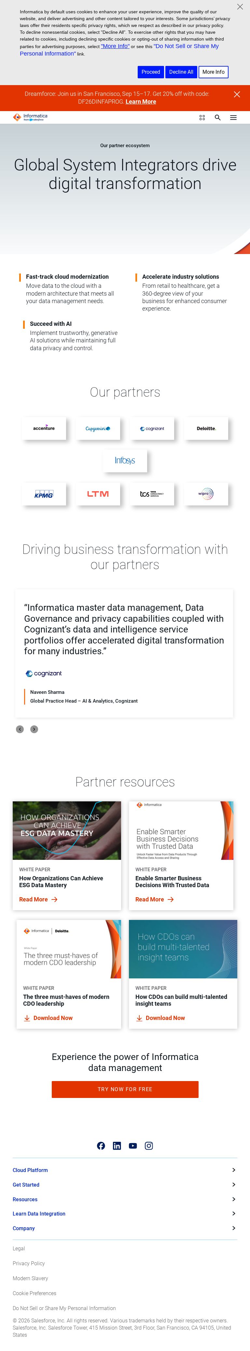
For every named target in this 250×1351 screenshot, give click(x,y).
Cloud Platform (30, 1170)
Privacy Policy (29, 1263)
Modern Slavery (30, 1278)
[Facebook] (101, 1146)
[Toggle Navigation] (233, 117)
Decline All (181, 72)
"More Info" (115, 46)
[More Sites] (202, 117)
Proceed (151, 72)
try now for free (125, 1089)
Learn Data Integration (39, 1214)
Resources (25, 1199)
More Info (213, 72)
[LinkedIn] (117, 1146)
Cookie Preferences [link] (34, 1293)
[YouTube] (133, 1146)
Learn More (141, 101)
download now (53, 1017)
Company (24, 1228)
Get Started (26, 1185)
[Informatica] (30, 117)
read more (34, 899)
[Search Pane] (218, 117)
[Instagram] (149, 1146)
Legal (19, 1248)
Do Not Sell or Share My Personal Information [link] (64, 1308)
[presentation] (20, 729)
